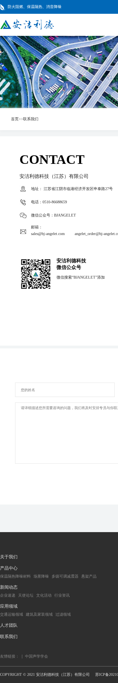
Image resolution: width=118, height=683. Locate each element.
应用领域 (9, 606)
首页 (15, 119)
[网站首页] (27, 29)
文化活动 (44, 595)
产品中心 (9, 568)
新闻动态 (9, 587)
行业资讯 (62, 595)
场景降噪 (41, 576)
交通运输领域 (11, 614)
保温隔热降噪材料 (15, 576)
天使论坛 (25, 595)
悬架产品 (89, 576)
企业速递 (7, 595)
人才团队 (9, 625)
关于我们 (9, 556)
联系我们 (30, 119)
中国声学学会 (36, 656)
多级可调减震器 (65, 576)
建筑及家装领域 (39, 614)
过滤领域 (63, 614)
